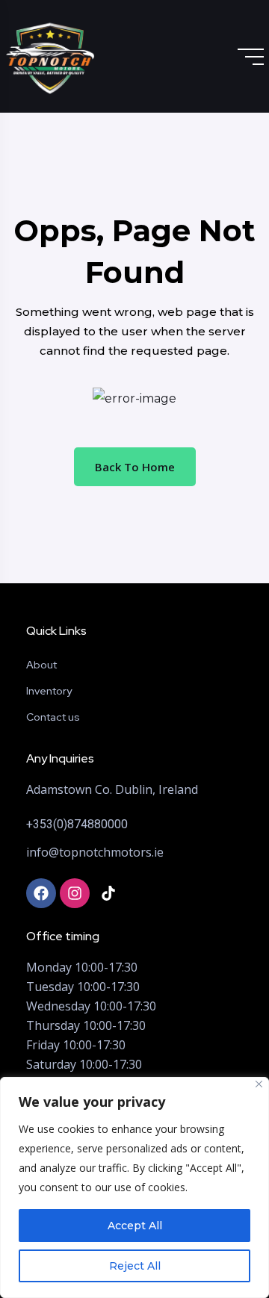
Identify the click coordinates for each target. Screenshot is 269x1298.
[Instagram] (75, 893)
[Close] (259, 1084)
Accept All (135, 1225)
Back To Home (135, 466)
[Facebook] (41, 893)
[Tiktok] (108, 893)
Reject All (135, 1266)
